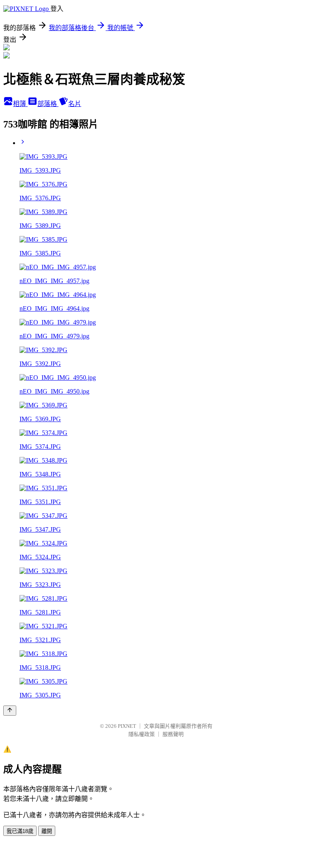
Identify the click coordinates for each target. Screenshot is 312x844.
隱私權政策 (141, 734)
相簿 (20, 103)
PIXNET (127, 726)
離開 (46, 831)
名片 (74, 103)
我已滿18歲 (19, 831)
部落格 (47, 103)
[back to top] (9, 710)
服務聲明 (173, 734)
